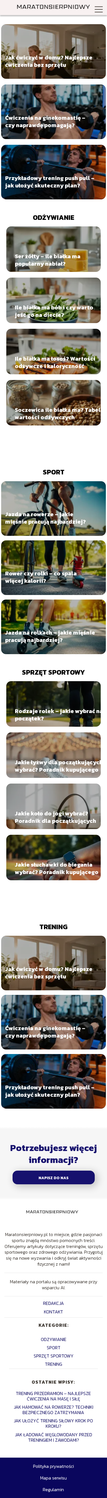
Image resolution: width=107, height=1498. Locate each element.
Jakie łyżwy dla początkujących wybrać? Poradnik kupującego (59, 766)
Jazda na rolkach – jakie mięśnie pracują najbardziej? (50, 636)
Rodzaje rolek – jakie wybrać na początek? (59, 714)
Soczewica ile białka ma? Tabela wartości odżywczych (59, 413)
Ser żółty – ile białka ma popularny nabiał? (47, 260)
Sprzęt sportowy (53, 672)
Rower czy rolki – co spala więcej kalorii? (41, 577)
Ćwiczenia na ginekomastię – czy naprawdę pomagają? (45, 121)
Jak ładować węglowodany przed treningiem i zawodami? (53, 1437)
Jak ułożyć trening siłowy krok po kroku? (53, 1423)
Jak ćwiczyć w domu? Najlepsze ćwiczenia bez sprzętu (48, 61)
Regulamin (53, 1489)
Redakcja (53, 1303)
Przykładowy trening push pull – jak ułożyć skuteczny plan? (49, 181)
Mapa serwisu (53, 1477)
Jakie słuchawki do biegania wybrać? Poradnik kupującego (56, 868)
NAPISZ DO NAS (53, 1178)
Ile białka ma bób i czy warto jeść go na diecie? (54, 311)
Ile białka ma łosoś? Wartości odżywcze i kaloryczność (55, 362)
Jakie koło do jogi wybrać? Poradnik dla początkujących (55, 817)
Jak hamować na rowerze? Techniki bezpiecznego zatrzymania (53, 1410)
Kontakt (53, 1311)
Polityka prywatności (53, 1466)
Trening (53, 927)
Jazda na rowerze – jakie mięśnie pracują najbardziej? (45, 518)
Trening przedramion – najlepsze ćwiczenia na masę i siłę (53, 1396)
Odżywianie (53, 217)
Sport (53, 472)
